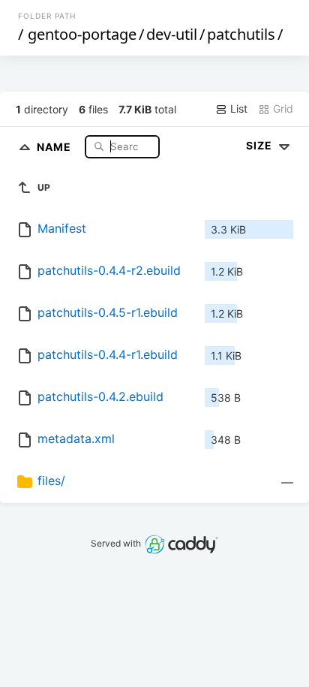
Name (55, 146)
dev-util (171, 34)
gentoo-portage (82, 34)
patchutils (241, 34)
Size (260, 145)
